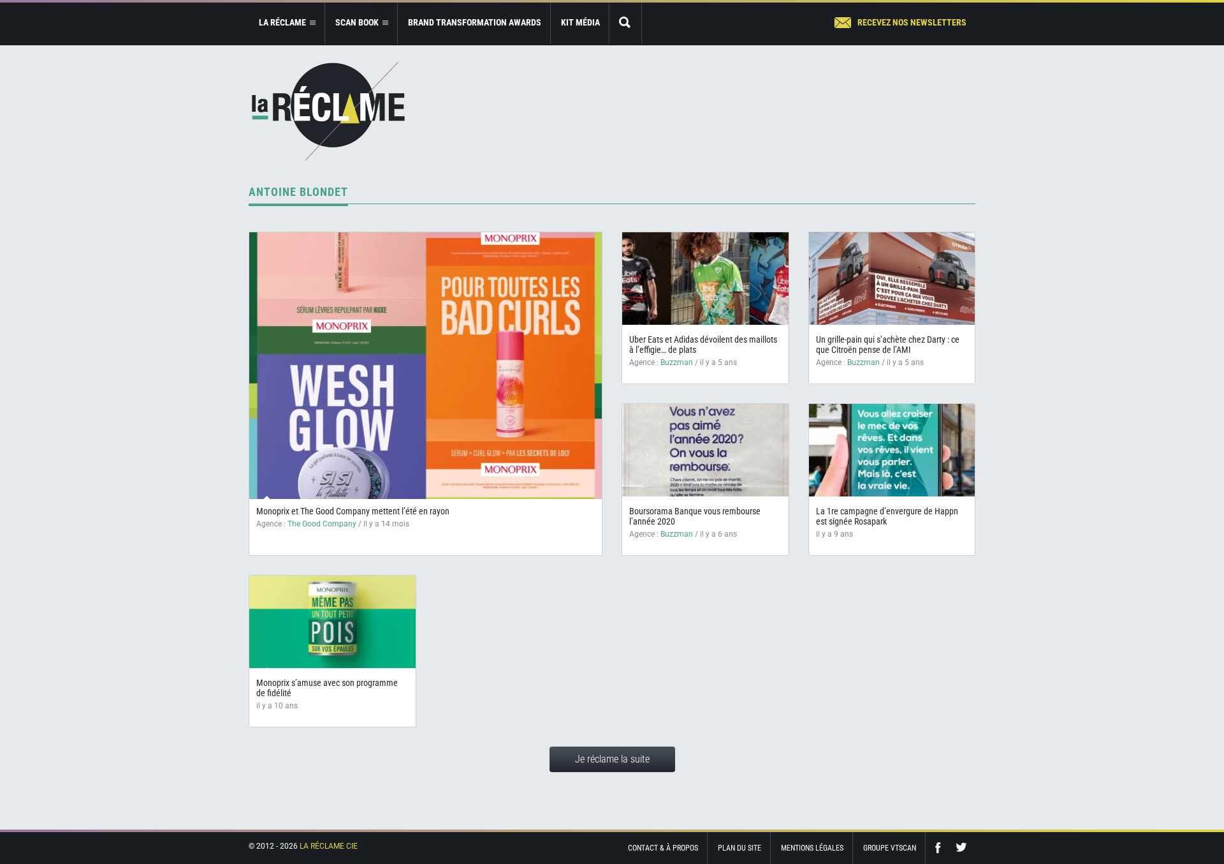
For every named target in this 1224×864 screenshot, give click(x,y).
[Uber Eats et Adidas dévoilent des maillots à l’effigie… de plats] (705, 278)
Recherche (625, 23)
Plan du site (739, 848)
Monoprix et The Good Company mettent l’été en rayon (352, 511)
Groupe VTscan (889, 848)
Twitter (961, 847)
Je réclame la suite (612, 759)
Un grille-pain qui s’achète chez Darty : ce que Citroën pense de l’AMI (887, 344)
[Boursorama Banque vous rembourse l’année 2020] (705, 450)
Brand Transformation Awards (474, 22)
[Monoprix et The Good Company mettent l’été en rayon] (425, 365)
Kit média (580, 22)
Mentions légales (812, 848)
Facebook (941, 847)
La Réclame (328, 111)
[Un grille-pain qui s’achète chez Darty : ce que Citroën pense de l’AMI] (892, 278)
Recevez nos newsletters (911, 22)
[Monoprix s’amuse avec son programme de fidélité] (332, 622)
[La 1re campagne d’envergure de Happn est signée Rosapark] (892, 450)
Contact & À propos (663, 848)
